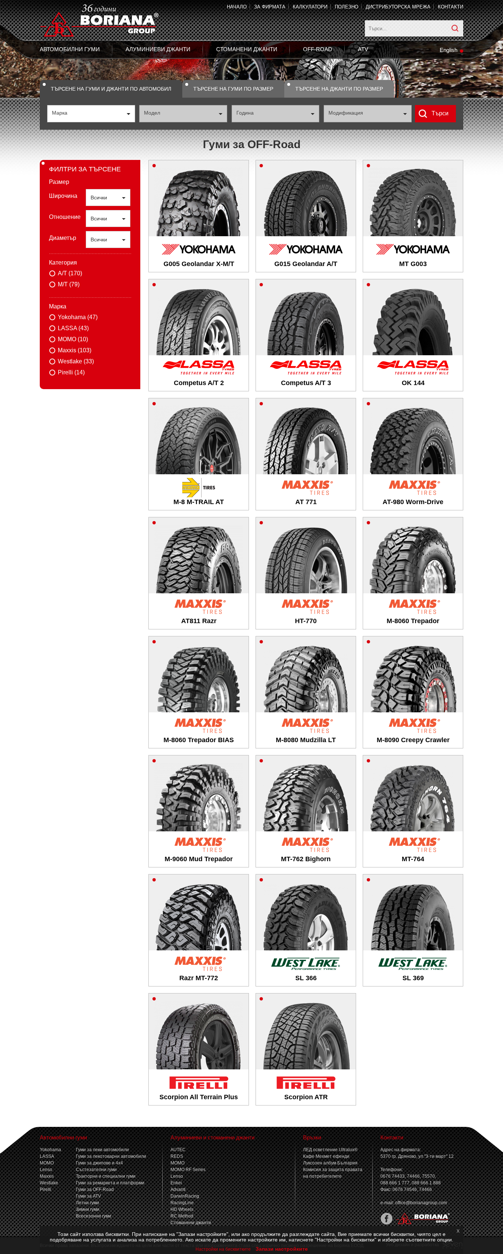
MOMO (47, 1163)
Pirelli (45, 1189)
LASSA (47, 1156)
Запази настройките (282, 1249)
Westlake (49, 1182)
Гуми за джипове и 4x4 (99, 1163)
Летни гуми (87, 1202)
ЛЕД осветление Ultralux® (330, 1149)
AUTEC (178, 1149)
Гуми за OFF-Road (95, 1189)
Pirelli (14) (71, 372)
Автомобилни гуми (70, 49)
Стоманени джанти (246, 49)
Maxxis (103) (74, 350)
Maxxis (47, 1176)
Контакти (450, 7)
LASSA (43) (73, 328)
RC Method (181, 1216)
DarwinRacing (184, 1196)
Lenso (46, 1169)
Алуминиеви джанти (158, 49)
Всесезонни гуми (93, 1216)
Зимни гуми (87, 1209)
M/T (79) (69, 284)
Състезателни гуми (96, 1169)
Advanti (178, 1189)
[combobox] (91, 113)
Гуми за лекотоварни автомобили (111, 1156)
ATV (363, 49)
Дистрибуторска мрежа (398, 7)
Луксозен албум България (330, 1163)
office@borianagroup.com (421, 1202)
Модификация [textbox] (345, 113)
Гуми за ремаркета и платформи (110, 1182)
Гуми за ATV (88, 1196)
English (448, 50)
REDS (176, 1156)
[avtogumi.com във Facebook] (386, 1223)
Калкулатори (310, 7)
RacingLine (182, 1202)
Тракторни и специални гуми (106, 1176)
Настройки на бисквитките (223, 1249)
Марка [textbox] (59, 113)
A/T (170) (70, 273)
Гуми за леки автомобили (102, 1149)
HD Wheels (181, 1209)
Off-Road (317, 49)
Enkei (176, 1182)
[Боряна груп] (421, 1223)
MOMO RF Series (187, 1169)
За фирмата (269, 7)
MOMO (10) (73, 339)
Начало (237, 7)
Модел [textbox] (152, 113)
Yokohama (50, 1149)
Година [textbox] (245, 113)
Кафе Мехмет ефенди (326, 1156)
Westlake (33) (76, 361)
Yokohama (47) (78, 317)
